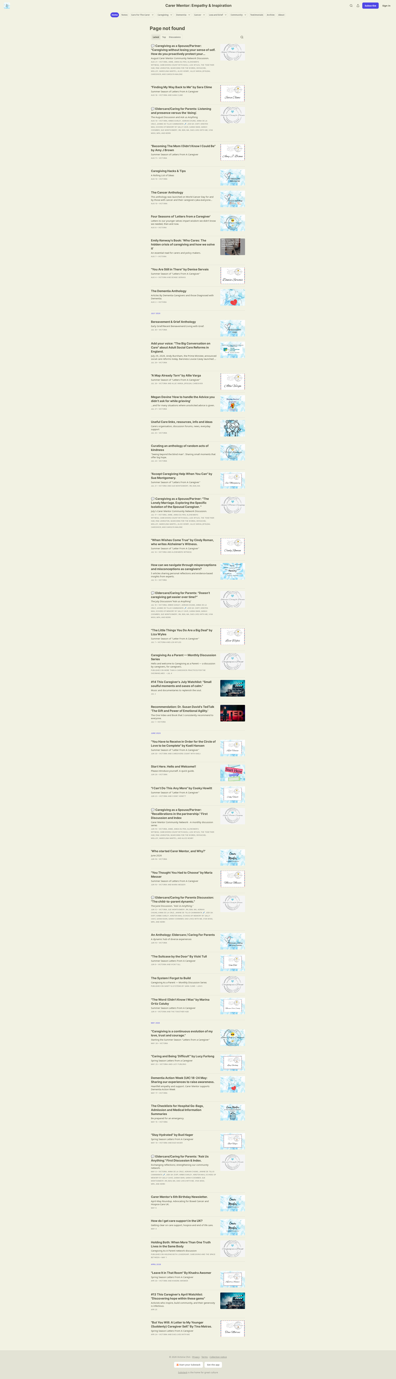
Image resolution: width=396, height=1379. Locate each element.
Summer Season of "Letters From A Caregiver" (175, 273)
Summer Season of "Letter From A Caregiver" (175, 548)
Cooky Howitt (179, 796)
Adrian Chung (189, 121)
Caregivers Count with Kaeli (174, 65)
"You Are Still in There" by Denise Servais (180, 269)
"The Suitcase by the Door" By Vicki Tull (179, 956)
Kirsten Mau (176, 916)
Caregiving (163, 14)
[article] (198, 62)
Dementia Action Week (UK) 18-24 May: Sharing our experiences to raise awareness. (183, 1080)
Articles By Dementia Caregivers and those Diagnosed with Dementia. (182, 297)
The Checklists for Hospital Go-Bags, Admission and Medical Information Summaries (177, 1110)
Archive (271, 14)
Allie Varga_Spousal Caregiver (187, 383)
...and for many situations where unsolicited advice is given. (183, 405)
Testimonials (256, 14)
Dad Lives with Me (199, 130)
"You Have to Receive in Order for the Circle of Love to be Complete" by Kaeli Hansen (183, 743)
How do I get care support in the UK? (177, 1221)
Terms (204, 1356)
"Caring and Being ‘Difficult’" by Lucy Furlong (182, 1056)
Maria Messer (178, 885)
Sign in (386, 5)
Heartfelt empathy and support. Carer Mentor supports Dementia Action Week (180, 1088)
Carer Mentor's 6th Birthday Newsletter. (179, 1197)
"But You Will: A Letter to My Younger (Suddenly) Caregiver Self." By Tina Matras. (181, 1324)
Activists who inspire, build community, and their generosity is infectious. (183, 1304)
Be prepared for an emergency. (167, 1118)
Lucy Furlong (179, 1064)
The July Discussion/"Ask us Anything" (171, 601)
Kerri (168, 133)
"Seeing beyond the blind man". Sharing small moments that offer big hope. (183, 456)
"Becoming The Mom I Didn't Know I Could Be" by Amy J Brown (183, 148)
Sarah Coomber (176, 919)
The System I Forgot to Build (171, 978)
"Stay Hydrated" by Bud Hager (172, 1135)
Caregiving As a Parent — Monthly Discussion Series (183, 657)
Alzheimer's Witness (182, 552)
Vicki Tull (176, 964)
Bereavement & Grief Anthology (173, 322)
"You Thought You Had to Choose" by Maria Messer (181, 874)
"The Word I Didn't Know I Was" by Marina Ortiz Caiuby (180, 1001)
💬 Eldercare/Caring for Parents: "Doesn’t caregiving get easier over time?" (180, 595)
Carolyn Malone (174, 74)
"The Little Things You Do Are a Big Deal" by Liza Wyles (181, 632)
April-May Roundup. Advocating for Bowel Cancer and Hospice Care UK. (180, 1203)
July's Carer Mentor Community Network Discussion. (179, 511)
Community (237, 14)
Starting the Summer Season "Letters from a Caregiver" (180, 1039)
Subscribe (370, 5)
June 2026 (156, 855)
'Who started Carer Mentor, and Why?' (178, 851)
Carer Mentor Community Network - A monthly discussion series (182, 824)
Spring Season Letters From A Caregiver (172, 1139)
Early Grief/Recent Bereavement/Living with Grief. (177, 326)
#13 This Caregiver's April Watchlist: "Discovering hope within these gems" (178, 1296)
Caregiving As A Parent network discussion (174, 1250)
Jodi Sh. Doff (193, 124)
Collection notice (218, 1356)
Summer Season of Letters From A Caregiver (174, 91)
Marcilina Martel (168, 71)
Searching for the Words (183, 68)
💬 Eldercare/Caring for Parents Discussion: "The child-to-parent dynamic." (182, 899)
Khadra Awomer (180, 1281)
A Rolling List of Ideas (162, 175)
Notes (124, 14)
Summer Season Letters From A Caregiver (173, 960)
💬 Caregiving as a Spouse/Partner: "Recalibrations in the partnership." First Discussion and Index (179, 814)
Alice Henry (183, 71)
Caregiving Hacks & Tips (168, 171)
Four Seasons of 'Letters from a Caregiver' (181, 216)
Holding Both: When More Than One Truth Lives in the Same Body (181, 1244)
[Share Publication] (358, 5)
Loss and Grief (216, 14)
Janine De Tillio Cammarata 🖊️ (171, 124)
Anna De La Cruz (166, 913)
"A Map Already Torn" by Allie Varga (176, 375)
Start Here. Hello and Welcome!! (173, 766)
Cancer (197, 14)
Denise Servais (178, 277)
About (281, 14)
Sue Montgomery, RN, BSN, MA (175, 130)
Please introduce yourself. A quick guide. (172, 770)
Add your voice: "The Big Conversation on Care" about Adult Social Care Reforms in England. (180, 347)
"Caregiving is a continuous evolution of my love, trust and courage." (182, 1033)
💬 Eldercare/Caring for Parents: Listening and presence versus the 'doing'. (181, 111)
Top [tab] (164, 37)
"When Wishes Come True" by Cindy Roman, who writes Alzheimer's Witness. (182, 542)
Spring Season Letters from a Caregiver (172, 1060)
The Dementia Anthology (168, 291)
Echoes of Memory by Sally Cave (172, 127)
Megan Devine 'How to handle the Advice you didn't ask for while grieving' (183, 399)
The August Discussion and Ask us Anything (174, 117)
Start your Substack (189, 1364)
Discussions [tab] (175, 37)
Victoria (163, 62)
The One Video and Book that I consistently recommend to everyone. (182, 717)
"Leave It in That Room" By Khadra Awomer (181, 1273)
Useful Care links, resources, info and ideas (182, 422)
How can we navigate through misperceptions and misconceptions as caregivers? (183, 567)
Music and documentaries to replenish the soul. (176, 690)
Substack (182, 1372)
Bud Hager (177, 1143)
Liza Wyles (194, 65)
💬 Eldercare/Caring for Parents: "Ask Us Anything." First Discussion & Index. (180, 1158)
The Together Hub (180, 1012)
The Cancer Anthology (167, 192)
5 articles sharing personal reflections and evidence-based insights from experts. (182, 575)
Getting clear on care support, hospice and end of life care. (182, 1225)
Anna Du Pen (180, 62)
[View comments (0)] (174, 260)
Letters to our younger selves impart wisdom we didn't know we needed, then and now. (183, 222)
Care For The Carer (140, 14)
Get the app (213, 1364)
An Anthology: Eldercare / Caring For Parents (183, 935)
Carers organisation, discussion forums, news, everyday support (180, 428)
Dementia (181, 14)
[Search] (351, 5)
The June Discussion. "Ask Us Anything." (172, 905)
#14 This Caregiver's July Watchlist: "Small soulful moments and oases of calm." (181, 684)
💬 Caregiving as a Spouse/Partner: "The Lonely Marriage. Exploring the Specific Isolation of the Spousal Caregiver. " (180, 503)
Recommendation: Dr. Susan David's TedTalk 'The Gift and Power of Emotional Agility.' (182, 709)
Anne (170, 62)
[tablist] (166, 37)
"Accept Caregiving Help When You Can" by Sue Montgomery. (181, 476)
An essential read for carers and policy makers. (176, 252)
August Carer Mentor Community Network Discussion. (180, 58)
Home (115, 14)
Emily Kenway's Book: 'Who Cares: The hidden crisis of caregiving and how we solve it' (183, 244)
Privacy (196, 1356)
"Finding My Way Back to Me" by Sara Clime (181, 87)
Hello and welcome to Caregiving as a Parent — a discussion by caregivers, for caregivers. (183, 665)
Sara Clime (177, 95)
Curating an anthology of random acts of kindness (180, 448)
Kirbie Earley (174, 121)
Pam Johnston (162, 68)
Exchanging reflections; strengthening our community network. (180, 1166)
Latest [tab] (156, 37)
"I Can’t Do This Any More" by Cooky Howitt (181, 788)
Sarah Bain (194, 127)
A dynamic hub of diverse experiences (171, 939)
